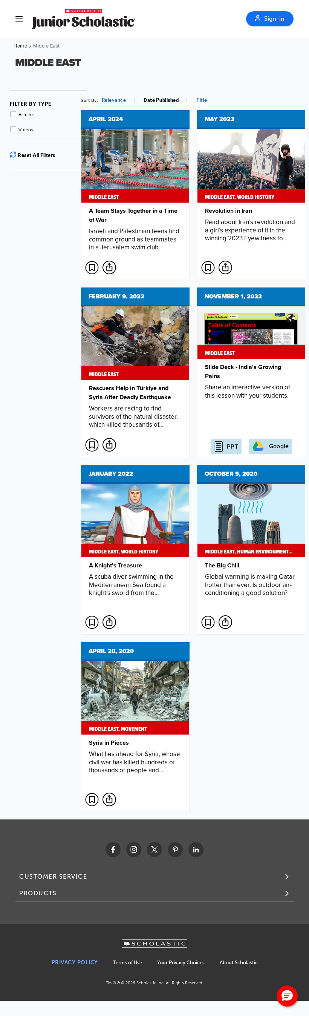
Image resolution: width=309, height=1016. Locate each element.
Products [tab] (38, 893)
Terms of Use (127, 962)
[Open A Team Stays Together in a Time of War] (135, 195)
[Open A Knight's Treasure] (135, 550)
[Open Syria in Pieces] (135, 727)
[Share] (109, 267)
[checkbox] (92, 267)
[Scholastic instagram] (133, 849)
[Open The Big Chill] (251, 550)
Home (20, 45)
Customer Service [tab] (53, 876)
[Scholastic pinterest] (175, 849)
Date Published (161, 100)
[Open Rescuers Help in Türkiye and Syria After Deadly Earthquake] (135, 372)
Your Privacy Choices (181, 962)
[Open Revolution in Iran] (251, 195)
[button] (287, 996)
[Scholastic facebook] (113, 849)
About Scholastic (239, 962)
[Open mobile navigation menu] (19, 18)
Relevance (114, 100)
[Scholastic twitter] (154, 849)
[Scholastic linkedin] (195, 849)
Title (201, 100)
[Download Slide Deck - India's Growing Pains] (251, 372)
